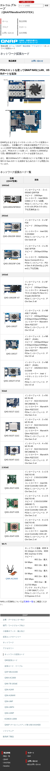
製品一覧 (6, 756)
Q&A (29, 756)
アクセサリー (37, 46)
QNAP (18, 46)
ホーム (5, 21)
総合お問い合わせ (34, 764)
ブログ (5, 27)
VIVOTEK (6, 763)
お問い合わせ (27, 2)
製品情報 (23, 21)
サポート (23, 27)
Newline (6, 766)
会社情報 (23, 33)
